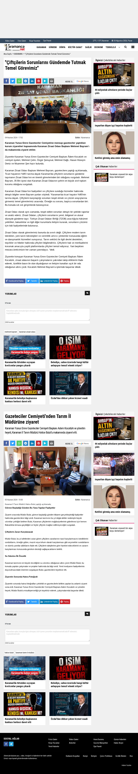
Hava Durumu (99, 739)
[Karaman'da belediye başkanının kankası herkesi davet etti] (24, 383)
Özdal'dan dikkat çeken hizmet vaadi (69, 398)
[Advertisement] (69, 19)
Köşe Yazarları (54, 743)
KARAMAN (18, 54)
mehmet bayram (11, 332)
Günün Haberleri (120, 739)
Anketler (72, 743)
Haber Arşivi (118, 743)
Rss (131, 756)
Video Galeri (73, 739)
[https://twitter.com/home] (11, 744)
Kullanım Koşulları (73, 756)
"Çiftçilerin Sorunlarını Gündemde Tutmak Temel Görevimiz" (48, 54)
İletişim (94, 756)
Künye (85, 756)
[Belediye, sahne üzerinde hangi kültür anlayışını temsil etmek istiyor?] (70, 347)
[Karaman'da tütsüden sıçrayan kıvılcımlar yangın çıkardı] (24, 347)
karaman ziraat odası (27, 332)
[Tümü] (119, 47)
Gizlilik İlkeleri (120, 756)
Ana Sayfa (8, 54)
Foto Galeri (53, 739)
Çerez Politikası (106, 756)
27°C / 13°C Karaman (101, 41)
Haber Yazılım (126, 765)
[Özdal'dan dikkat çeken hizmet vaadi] (70, 383)
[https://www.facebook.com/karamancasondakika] (6, 744)
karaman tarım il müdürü (25, 653)
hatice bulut (9, 653)
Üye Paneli (47, 41)
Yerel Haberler (54, 746)
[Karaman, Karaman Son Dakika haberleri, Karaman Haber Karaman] (17, 47)
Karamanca (85, 138)
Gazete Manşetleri (101, 743)
